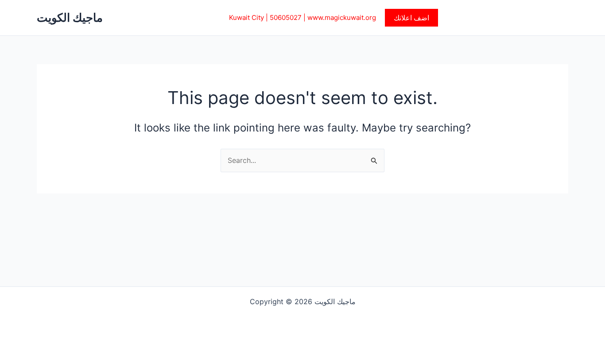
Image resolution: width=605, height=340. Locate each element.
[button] (411, 18)
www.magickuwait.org (341, 17)
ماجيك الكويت (70, 17)
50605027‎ (286, 17)
